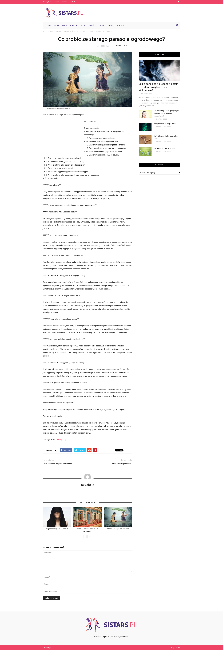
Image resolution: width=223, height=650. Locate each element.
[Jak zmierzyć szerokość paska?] (145, 151)
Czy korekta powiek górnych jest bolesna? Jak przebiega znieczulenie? (166, 113)
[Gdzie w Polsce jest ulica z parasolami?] (87, 517)
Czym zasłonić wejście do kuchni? (57, 464)
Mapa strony (175, 648)
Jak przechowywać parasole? (56, 529)
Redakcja (87, 484)
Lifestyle (73, 25)
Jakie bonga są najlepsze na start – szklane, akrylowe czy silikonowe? (158, 87)
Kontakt (72, 2)
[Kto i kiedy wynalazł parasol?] (118, 517)
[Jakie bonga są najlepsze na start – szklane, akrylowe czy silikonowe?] (159, 70)
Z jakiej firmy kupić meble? (121, 464)
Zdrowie (120, 25)
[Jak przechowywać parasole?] (57, 517)
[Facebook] (178, 2)
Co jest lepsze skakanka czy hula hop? (166, 137)
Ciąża (64, 25)
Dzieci (56, 25)
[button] (177, 25)
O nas (57, 2)
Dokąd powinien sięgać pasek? (165, 123)
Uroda (101, 25)
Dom (49, 25)
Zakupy (110, 25)
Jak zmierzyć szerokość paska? (165, 148)
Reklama (64, 2)
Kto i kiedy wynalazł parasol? (118, 529)
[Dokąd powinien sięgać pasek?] (145, 127)
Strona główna (47, 2)
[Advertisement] (133, 13)
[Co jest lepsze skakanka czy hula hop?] (145, 139)
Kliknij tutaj (61, 439)
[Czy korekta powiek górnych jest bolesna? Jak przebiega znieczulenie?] (145, 114)
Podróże (92, 25)
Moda (83, 25)
